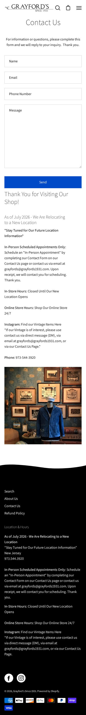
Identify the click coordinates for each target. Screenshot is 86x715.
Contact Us (12, 506)
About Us (11, 498)
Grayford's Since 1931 (24, 691)
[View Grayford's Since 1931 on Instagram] (21, 678)
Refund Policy (14, 513)
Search (9, 491)
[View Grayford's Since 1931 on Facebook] (8, 678)
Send (43, 182)
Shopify (55, 691)
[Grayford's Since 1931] (29, 7)
